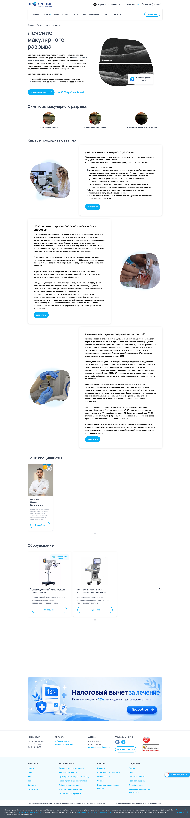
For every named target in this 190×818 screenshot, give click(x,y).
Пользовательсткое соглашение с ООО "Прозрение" (94, 812)
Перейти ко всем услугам (70, 793)
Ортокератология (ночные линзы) (74, 776)
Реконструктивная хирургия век (73, 781)
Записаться (152, 14)
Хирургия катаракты (68, 772)
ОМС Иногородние (137, 776)
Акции (65, 14)
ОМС (106, 14)
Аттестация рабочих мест (108, 772)
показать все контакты (64, 744)
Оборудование (103, 776)
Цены (56, 14)
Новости (101, 768)
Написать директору (126, 749)
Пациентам (94, 14)
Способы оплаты (136, 785)
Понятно (181, 812)
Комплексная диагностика (70, 789)
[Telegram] (123, 742)
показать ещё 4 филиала (99, 747)
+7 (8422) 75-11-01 (62, 741)
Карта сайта (33, 789)
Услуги (47, 14)
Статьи (132, 768)
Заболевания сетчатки (69, 785)
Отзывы (74, 14)
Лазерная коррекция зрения (71, 768)
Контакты (117, 14)
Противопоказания (137, 781)
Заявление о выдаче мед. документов (140, 790)
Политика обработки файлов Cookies (29, 812)
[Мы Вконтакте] (117, 742)
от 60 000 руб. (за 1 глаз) (41, 92)
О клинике (34, 14)
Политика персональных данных (108, 786)
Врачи (83, 14)
